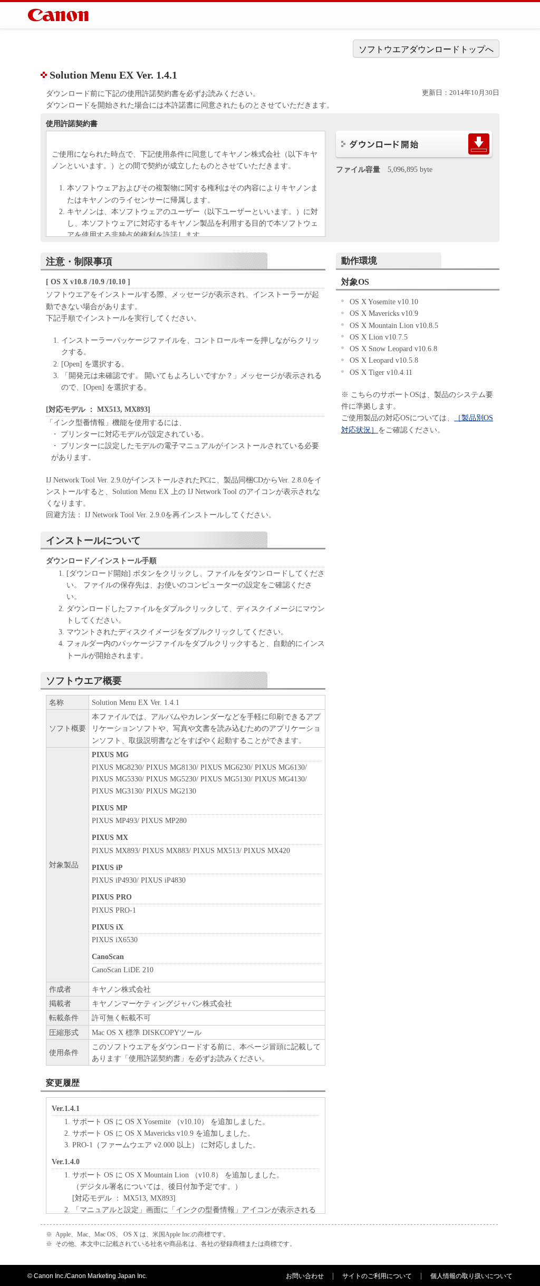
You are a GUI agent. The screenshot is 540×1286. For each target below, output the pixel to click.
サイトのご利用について (377, 1276)
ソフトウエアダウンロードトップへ (426, 49)
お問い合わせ (305, 1276)
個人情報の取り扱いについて (471, 1276)
